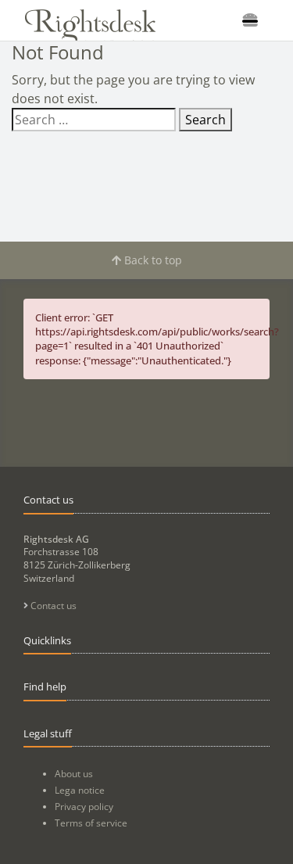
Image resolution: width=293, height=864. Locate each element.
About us (74, 773)
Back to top (151, 260)
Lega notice (80, 790)
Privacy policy (84, 806)
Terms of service (91, 823)
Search (205, 119)
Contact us (52, 605)
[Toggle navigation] (250, 20)
